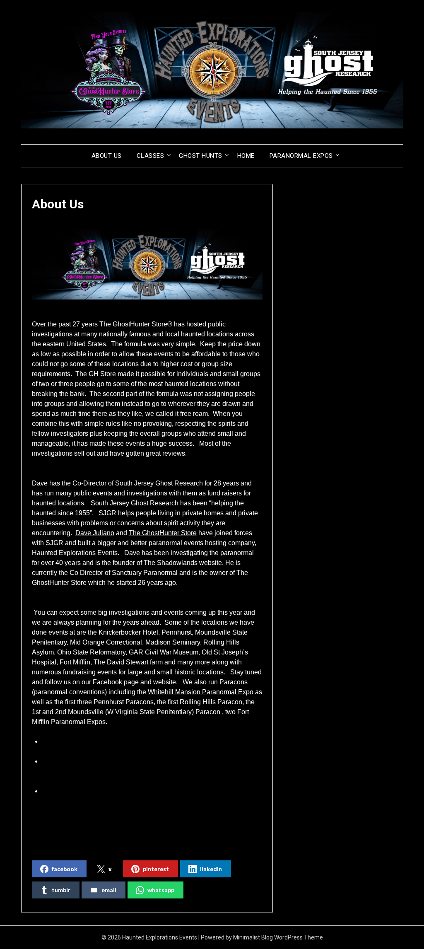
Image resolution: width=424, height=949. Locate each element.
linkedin (211, 868)
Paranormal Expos (301, 155)
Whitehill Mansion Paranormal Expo (200, 691)
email (108, 889)
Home (246, 155)
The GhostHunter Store (163, 532)
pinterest (156, 868)
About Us (107, 155)
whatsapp (160, 889)
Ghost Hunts (200, 155)
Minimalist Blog (253, 937)
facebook (64, 868)
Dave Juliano (94, 532)
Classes (150, 155)
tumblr (61, 889)
